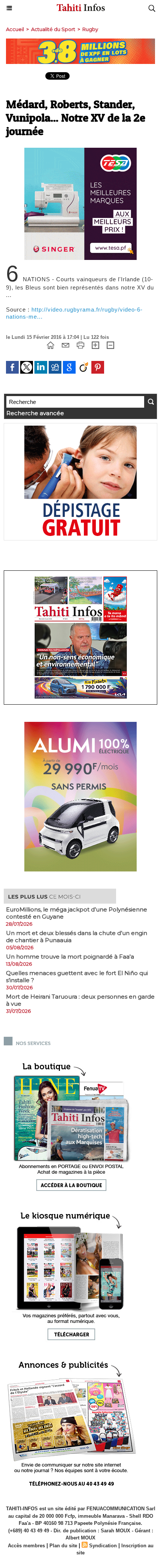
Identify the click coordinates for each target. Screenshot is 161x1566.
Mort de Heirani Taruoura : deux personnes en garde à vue (80, 1000)
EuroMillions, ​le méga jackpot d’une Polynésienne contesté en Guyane (76, 913)
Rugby (90, 29)
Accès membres (26, 1545)
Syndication (103, 1545)
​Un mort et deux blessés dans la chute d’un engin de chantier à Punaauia (76, 936)
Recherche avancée (35, 413)
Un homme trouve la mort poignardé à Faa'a (70, 956)
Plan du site (63, 1545)
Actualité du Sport (53, 29)
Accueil (15, 29)
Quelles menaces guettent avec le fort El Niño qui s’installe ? (77, 976)
